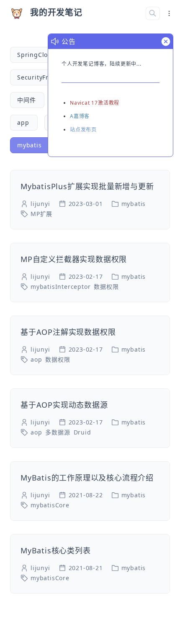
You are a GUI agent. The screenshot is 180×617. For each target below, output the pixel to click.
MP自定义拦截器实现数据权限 (74, 259)
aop (36, 359)
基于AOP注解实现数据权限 (68, 332)
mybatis (133, 204)
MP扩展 (41, 214)
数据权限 (106, 287)
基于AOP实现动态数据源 (64, 405)
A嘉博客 (80, 116)
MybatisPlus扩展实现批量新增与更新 (87, 186)
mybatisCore (50, 505)
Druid (82, 432)
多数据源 (57, 432)
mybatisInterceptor (60, 287)
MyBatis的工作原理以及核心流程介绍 (87, 478)
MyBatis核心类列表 (56, 550)
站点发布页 (83, 129)
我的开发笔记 (56, 12)
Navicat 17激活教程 (94, 102)
